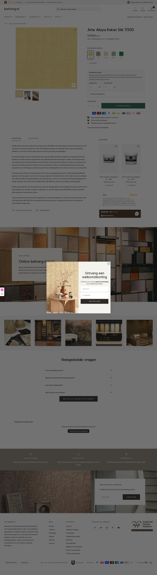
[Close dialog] (109, 263)
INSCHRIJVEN (94, 301)
